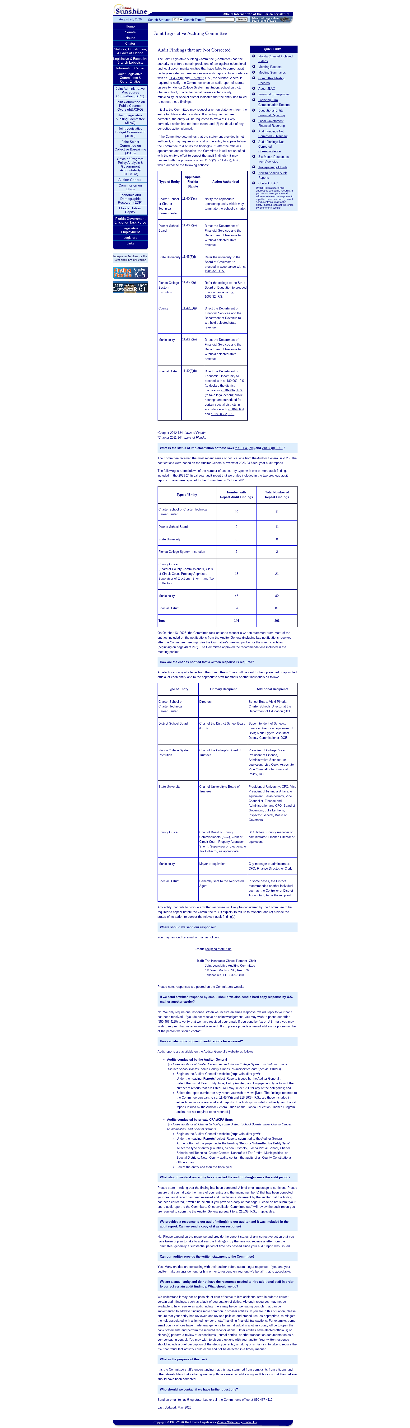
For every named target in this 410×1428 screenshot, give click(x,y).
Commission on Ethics (130, 187)
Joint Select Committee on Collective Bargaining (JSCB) (130, 147)
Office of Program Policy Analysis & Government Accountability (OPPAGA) (130, 166)
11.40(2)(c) (189, 198)
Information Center (130, 68)
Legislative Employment (130, 230)
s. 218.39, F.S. (246, 1211)
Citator (130, 43)
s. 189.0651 (236, 409)
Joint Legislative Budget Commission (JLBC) (130, 132)
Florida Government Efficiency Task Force (130, 220)
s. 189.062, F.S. (234, 381)
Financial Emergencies (274, 94)
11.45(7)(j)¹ (176, 78)
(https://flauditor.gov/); (246, 1074)
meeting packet (240, 642)
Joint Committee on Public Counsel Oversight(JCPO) (130, 105)
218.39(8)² (197, 78)
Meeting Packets (270, 67)
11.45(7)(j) (189, 256)
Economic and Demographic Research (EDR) (130, 198)
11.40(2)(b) (189, 371)
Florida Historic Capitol (130, 210)
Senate (130, 32)
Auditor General (130, 180)
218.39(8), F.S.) (272, 448)
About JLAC (266, 88)
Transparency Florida (272, 167)
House (130, 38)
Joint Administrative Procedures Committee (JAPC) (130, 92)
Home (130, 26)
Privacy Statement (228, 1422)
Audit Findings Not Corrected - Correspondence (271, 146)
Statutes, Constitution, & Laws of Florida (130, 51)
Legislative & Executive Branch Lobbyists (130, 60)
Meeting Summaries (272, 72)
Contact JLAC (268, 183)
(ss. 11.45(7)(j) (245, 448)
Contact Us (249, 1422)
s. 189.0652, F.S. (222, 414)
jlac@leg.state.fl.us (218, 949)
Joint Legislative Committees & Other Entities (130, 77)
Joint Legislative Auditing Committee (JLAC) (130, 119)
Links (130, 243)
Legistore (130, 237)
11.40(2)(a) (189, 225)
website (239, 986)
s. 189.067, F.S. (232, 390)
